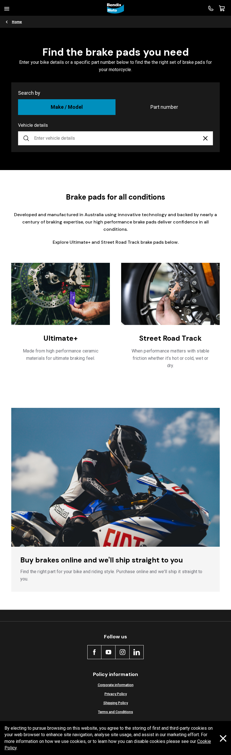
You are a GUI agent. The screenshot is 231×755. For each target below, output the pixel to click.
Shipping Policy (115, 703)
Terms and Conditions (115, 712)
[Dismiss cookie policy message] (223, 738)
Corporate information (116, 685)
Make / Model (67, 107)
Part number (164, 107)
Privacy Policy (116, 694)
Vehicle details (33, 125)
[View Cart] (222, 8)
